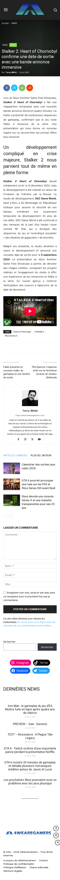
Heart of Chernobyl (22, 331)
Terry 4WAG (11, 72)
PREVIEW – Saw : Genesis (30, 724)
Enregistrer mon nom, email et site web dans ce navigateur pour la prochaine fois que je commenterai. (29, 596)
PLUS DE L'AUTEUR (41, 455)
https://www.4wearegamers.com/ (30, 415)
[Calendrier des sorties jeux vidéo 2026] (11, 468)
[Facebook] (6, 87)
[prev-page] (5, 516)
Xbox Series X (11, 335)
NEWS (14, 23)
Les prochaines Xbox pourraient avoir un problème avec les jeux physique (30, 781)
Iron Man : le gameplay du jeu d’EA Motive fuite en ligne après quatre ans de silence (30, 709)
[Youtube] (40, 439)
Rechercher (9, 641)
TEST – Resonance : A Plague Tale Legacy (30, 736)
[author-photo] (30, 406)
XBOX (13, 45)
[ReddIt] (29, 87)
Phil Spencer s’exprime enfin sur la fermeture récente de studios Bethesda (44, 372)
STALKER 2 (39, 331)
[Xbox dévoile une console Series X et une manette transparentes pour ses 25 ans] (11, 500)
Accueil (5, 23)
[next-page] (11, 516)
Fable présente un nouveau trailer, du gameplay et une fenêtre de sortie (16, 372)
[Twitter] (14, 87)
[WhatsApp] (22, 87)
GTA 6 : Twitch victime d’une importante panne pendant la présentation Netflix (30, 750)
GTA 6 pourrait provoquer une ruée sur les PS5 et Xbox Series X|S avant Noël (38, 484)
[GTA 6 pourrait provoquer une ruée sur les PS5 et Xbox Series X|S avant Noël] (11, 484)
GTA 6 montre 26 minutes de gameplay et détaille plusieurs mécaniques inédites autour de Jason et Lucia (30, 766)
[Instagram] (26, 439)
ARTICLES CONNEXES (15, 455)
